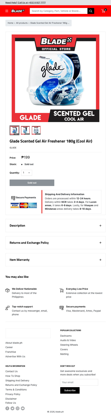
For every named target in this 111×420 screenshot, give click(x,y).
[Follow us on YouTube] (23, 408)
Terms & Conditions (16, 389)
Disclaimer (11, 398)
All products (22, 23)
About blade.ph (13, 342)
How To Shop (12, 376)
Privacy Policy (12, 394)
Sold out (31, 182)
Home (10, 23)
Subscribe (70, 390)
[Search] (90, 11)
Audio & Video (68, 340)
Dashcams (66, 335)
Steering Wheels (69, 344)
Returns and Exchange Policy (21, 385)
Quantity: (15, 172)
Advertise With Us (15, 356)
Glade (13, 147)
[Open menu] (6, 11)
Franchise (10, 352)
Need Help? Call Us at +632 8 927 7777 (25, 2)
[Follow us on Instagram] (17, 408)
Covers (64, 349)
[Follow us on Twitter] (12, 408)
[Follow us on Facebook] (7, 408)
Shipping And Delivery (17, 380)
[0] (103, 11)
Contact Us (11, 371)
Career (9, 347)
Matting (64, 354)
